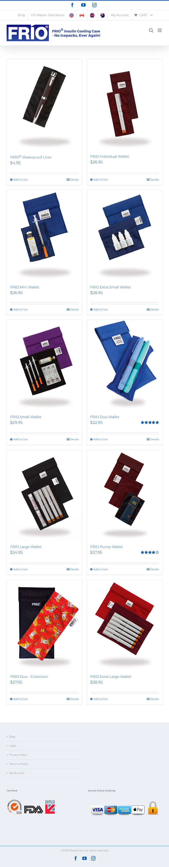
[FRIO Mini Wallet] (44, 235)
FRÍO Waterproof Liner (31, 157)
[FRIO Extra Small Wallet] (124, 235)
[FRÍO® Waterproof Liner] (44, 104)
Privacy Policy (18, 754)
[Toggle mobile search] (151, 30)
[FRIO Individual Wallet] (124, 104)
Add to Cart (20, 179)
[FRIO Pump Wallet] (124, 495)
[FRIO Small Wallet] (44, 365)
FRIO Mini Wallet (24, 287)
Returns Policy (18, 764)
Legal (12, 745)
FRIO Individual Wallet (109, 156)
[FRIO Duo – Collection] (44, 625)
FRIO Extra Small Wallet (110, 287)
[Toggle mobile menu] (160, 30)
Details (74, 179)
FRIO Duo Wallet (104, 417)
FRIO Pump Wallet (106, 547)
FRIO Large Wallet (26, 547)
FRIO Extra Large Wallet (110, 677)
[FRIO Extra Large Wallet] (124, 625)
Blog (12, 736)
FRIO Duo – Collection (29, 677)
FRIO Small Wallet (25, 417)
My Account (17, 773)
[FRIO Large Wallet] (44, 495)
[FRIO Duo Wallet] (124, 365)
